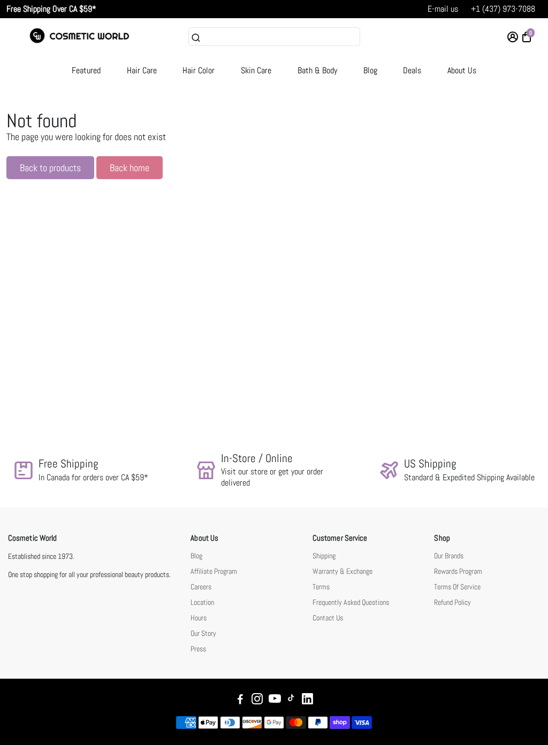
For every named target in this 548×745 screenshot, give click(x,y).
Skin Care (256, 70)
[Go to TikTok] (291, 700)
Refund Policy (452, 602)
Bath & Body (317, 70)
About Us (461, 70)
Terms (321, 587)
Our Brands (448, 555)
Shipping (324, 555)
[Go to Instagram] (257, 700)
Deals (412, 70)
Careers (201, 587)
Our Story (203, 633)
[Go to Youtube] (274, 700)
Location (202, 602)
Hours (199, 618)
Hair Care (142, 70)
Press (198, 649)
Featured (86, 70)
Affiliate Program (214, 571)
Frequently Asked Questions (351, 602)
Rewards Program (458, 571)
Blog (370, 70)
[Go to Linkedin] (307, 700)
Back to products (50, 168)
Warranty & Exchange (342, 571)
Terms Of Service (457, 587)
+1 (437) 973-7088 (503, 8)
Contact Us (328, 618)
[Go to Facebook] (240, 700)
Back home (129, 168)
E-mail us (443, 8)
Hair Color (198, 70)
